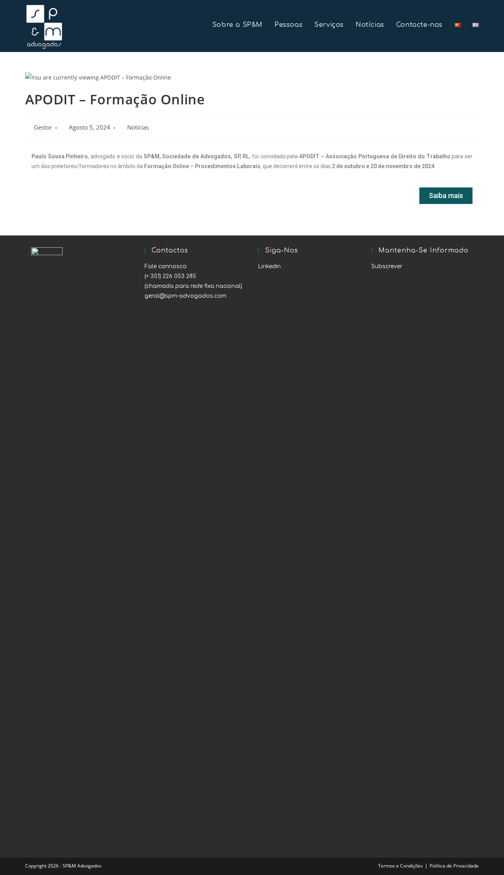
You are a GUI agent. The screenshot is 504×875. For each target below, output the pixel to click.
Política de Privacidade (454, 865)
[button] (445, 195)
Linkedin (269, 266)
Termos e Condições (400, 865)
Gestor (43, 127)
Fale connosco (166, 266)
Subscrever (386, 266)
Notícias (138, 127)
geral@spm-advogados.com (185, 296)
